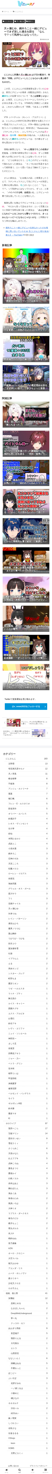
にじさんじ (8, 21)
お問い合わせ (13, 1466)
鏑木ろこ (31, 21)
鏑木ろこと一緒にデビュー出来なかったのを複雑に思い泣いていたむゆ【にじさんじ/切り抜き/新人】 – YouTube (27, 231)
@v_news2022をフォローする (26, 706)
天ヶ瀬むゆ (20, 21)
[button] (47, 763)
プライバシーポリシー (38, 1466)
